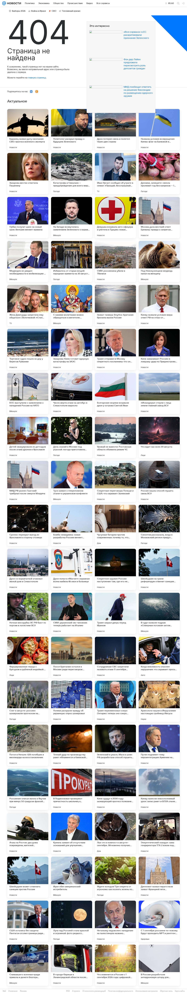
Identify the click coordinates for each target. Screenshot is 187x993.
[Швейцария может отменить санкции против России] (27, 877)
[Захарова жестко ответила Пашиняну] (27, 173)
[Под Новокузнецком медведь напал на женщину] (159, 261)
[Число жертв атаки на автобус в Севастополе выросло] (71, 393)
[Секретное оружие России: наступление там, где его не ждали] (115, 569)
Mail (4, 991)
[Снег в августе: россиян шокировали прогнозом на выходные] (27, 701)
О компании (13, 991)
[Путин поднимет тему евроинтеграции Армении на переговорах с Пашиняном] (159, 745)
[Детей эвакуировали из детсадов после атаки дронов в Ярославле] (27, 437)
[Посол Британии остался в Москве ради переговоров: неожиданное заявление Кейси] (71, 657)
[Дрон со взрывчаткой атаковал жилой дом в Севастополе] (27, 569)
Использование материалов (147, 991)
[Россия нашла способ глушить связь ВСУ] (159, 481)
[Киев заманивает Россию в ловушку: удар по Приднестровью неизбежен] (159, 349)
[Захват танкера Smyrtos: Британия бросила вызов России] (115, 305)
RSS (68, 991)
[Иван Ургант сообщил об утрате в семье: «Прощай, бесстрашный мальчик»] (115, 173)
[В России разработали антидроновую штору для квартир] (159, 965)
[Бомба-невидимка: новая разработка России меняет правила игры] (71, 525)
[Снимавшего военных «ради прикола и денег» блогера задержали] (27, 965)
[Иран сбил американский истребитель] (71, 877)
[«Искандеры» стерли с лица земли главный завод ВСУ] (159, 393)
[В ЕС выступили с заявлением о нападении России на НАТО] (27, 393)
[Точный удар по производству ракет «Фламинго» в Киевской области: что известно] (71, 745)
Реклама (23, 991)
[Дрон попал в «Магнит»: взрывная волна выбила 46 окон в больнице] (71, 569)
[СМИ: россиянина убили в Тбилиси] (115, 261)
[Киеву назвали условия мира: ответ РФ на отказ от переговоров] (159, 305)
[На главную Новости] (13, 3)
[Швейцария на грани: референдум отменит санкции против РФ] (159, 569)
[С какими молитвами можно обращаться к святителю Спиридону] (71, 305)
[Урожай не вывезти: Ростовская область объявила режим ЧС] (115, 437)
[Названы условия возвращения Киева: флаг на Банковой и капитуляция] (159, 129)
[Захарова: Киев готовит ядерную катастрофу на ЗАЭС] (71, 349)
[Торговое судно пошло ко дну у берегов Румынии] (27, 349)
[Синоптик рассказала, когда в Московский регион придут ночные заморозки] (159, 525)
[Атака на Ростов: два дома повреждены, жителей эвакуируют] (27, 833)
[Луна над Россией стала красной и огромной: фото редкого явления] (71, 921)
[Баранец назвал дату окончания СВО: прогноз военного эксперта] (27, 129)
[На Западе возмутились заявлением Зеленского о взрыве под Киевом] (71, 217)
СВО (54, 11)
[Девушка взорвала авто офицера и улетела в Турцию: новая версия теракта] (115, 217)
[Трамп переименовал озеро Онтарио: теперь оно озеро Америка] (115, 701)
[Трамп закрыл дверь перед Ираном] (115, 613)
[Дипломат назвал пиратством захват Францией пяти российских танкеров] (159, 877)
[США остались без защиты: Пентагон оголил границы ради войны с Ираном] (27, 921)
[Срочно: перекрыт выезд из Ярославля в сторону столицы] (27, 525)
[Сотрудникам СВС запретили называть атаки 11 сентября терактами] (115, 657)
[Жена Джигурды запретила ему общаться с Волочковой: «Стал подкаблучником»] (27, 305)
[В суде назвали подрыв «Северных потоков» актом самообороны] (159, 613)
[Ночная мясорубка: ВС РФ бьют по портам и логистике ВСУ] (27, 613)
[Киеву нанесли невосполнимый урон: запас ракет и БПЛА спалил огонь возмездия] (159, 789)
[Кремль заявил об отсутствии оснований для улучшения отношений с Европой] (71, 833)
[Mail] (4, 3)
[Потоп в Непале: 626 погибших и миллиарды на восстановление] (27, 745)
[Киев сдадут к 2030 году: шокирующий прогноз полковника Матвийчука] (115, 789)
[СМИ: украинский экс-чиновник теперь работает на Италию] (71, 613)
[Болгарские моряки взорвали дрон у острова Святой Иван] (115, 393)
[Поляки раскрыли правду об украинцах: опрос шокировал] (71, 701)
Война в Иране (38, 11)
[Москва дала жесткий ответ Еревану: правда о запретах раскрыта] (159, 217)
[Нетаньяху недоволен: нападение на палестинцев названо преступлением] (115, 921)
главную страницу (37, 77)
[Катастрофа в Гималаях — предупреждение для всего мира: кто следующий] (71, 173)
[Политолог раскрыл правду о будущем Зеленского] (71, 129)
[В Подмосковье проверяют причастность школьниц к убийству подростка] (71, 789)
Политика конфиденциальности (120, 991)
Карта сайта (180, 991)
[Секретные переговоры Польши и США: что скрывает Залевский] (115, 481)
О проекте (76, 991)
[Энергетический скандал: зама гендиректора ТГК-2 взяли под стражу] (159, 833)
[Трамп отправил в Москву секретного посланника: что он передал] (115, 349)
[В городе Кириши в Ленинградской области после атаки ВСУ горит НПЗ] (71, 965)
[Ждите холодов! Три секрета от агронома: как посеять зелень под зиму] (115, 877)
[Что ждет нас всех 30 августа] (159, 437)
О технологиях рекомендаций (94, 991)
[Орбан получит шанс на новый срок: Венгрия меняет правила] (27, 217)
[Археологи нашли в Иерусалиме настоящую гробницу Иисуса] (159, 701)
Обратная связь (166, 991)
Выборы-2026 (18, 11)
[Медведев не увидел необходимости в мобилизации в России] (27, 261)
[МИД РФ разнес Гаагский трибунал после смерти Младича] (27, 481)
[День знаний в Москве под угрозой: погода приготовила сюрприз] (71, 437)
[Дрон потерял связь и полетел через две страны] (115, 129)
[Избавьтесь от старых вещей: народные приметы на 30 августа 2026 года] (71, 261)
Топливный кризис (71, 11)
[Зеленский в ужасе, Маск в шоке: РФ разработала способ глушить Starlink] (115, 745)
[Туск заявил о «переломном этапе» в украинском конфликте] (71, 481)
